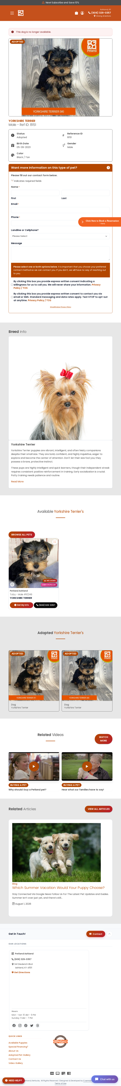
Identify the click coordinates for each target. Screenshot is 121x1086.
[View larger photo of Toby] (54, 542)
